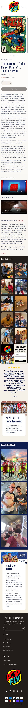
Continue (20, 360)
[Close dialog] (26, 345)
